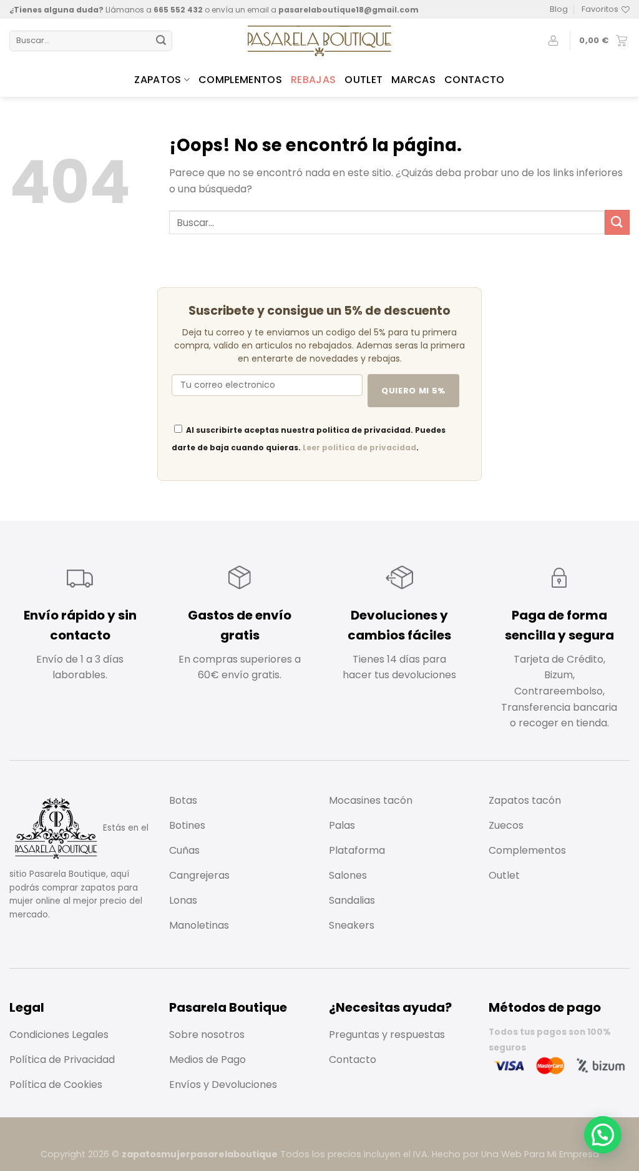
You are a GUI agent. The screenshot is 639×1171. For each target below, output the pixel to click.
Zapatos (157, 79)
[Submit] (161, 41)
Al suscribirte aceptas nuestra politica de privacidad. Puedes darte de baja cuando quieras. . (309, 439)
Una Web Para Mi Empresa (540, 1154)
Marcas (413, 79)
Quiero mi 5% (413, 391)
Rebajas (313, 79)
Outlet (363, 79)
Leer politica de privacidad (359, 447)
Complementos (240, 79)
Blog (559, 9)
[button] (603, 1135)
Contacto (474, 79)
